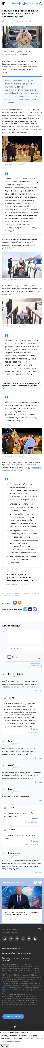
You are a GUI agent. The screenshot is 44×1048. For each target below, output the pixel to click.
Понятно (4, 1046)
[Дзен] (29, 609)
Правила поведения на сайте (11, 948)
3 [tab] (22, 1028)
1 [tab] (17, 1028)
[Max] (35, 609)
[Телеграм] (25, 609)
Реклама (15, 929)
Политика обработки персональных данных (16, 953)
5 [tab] (26, 1028)
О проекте (6, 929)
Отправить (35, 666)
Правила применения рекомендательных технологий (16, 959)
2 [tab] (19, 1028)
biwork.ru (33, 981)
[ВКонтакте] (15, 603)
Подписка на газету (10, 932)
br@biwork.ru (6, 990)
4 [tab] (24, 1028)
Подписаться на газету (13, 1016)
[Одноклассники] (19, 603)
